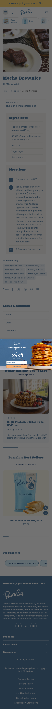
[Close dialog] (1, 340)
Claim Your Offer (17, 366)
